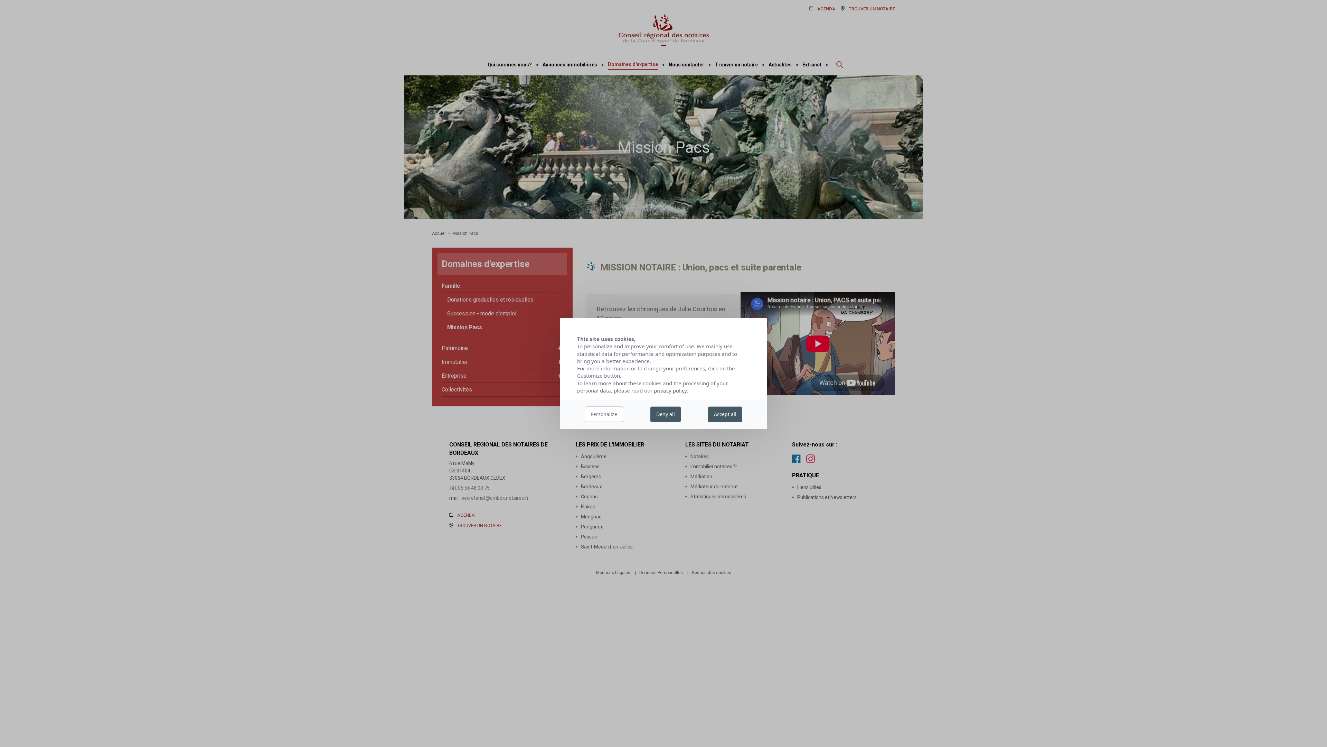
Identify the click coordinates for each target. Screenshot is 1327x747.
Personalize (604, 414)
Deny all (665, 414)
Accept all (725, 414)
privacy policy (670, 390)
